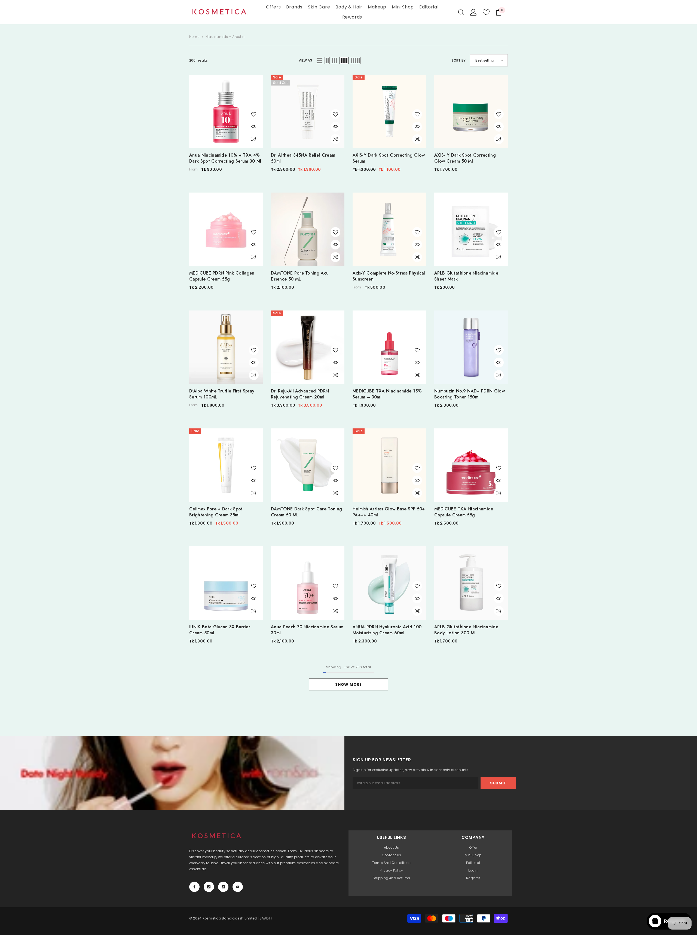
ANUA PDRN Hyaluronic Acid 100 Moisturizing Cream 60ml (387, 630)
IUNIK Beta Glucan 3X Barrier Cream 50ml (219, 630)
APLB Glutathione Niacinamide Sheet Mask (466, 276)
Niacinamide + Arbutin (225, 36)
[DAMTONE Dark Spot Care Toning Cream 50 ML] (307, 465)
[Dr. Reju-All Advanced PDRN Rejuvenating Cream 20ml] (307, 347)
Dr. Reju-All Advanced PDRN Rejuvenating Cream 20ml (300, 394)
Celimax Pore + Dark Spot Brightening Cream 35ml (216, 512)
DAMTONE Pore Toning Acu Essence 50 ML (300, 276)
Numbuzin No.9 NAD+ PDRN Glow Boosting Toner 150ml (469, 394)
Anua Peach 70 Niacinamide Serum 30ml (307, 630)
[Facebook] (194, 887)
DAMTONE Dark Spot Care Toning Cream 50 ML (306, 512)
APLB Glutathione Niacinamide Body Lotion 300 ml (466, 630)
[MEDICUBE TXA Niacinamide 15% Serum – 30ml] (389, 347)
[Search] (461, 12)
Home (194, 36)
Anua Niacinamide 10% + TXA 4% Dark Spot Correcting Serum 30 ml (225, 158)
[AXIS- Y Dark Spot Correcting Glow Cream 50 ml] (471, 111)
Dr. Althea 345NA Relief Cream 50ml (303, 158)
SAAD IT (265, 918)
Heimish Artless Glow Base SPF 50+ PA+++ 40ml (389, 512)
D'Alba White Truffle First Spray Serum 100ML (221, 394)
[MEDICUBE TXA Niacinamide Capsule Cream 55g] (471, 465)
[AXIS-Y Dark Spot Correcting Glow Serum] (389, 111)
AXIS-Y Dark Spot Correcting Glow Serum (389, 158)
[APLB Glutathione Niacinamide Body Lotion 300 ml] (471, 583)
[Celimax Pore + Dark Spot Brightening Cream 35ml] (226, 465)
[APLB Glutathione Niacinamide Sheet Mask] (471, 229)
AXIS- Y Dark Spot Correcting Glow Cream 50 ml (465, 158)
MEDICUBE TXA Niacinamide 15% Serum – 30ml (387, 394)
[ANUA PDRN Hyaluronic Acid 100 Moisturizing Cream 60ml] (389, 583)
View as (305, 60)
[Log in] (473, 12)
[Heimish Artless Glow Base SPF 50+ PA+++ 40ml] (389, 465)
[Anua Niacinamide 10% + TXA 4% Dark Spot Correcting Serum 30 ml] (226, 111)
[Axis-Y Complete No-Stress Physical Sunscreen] (389, 229)
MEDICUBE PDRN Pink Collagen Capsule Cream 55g (222, 276)
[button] (319, 60)
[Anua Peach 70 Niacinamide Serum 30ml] (307, 583)
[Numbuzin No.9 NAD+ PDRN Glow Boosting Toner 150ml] (471, 347)
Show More (348, 684)
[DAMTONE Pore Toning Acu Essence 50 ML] (307, 229)
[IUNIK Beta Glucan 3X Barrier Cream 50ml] (226, 583)
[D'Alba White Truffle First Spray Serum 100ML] (226, 347)
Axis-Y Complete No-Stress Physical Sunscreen (389, 276)
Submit (498, 783)
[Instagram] (209, 887)
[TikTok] (223, 887)
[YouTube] (238, 887)
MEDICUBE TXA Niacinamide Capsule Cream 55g (463, 512)
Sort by (458, 60)
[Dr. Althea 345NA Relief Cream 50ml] (307, 111)
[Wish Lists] (486, 12)
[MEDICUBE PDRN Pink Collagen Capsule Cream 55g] (226, 229)
